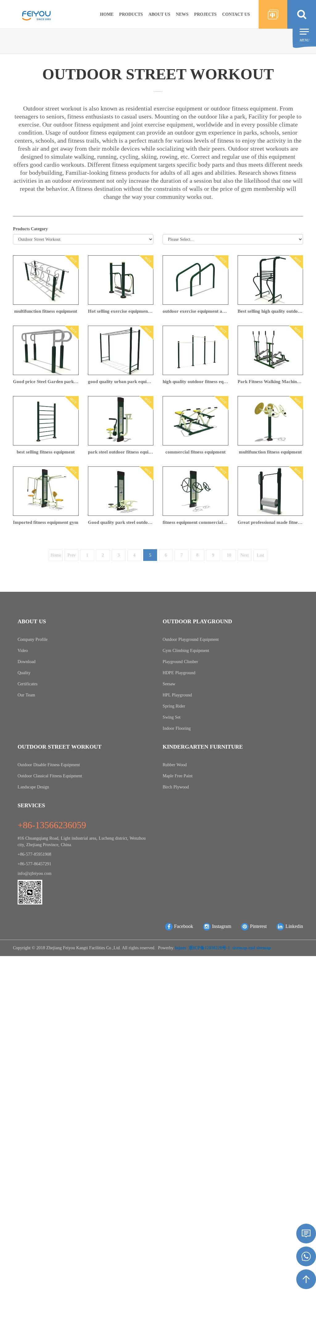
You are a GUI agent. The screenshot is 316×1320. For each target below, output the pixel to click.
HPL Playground (177, 695)
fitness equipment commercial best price (195, 522)
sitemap (263, 948)
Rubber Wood (175, 764)
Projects (205, 14)
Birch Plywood (176, 787)
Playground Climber (180, 661)
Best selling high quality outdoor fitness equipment (270, 311)
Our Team (26, 695)
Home (107, 14)
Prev (72, 555)
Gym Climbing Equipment (186, 650)
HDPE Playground (179, 672)
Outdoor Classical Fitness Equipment (50, 776)
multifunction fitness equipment (45, 311)
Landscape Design (33, 787)
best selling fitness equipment (46, 451)
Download (26, 661)
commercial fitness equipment (195, 451)
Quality (24, 672)
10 (229, 555)
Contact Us (236, 14)
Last (260, 555)
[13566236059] (306, 1256)
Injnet (180, 948)
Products (131, 14)
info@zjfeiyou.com (35, 873)
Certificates (27, 684)
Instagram (221, 926)
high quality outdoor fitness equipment (195, 381)
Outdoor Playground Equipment (191, 639)
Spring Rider (174, 706)
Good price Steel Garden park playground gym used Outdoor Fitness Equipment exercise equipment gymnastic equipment (46, 381)
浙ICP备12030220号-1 (209, 948)
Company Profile (33, 639)
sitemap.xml (243, 948)
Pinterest (258, 926)
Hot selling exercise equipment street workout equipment (121, 311)
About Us (159, 14)
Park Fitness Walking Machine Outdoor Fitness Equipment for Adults (270, 381)
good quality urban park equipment (121, 381)
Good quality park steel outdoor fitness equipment (121, 522)
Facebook (183, 926)
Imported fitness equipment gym (45, 522)
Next (244, 555)
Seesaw (169, 684)
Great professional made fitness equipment (270, 522)
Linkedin (294, 926)
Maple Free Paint (178, 776)
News (182, 14)
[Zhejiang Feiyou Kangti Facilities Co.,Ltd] (36, 13)
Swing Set (172, 717)
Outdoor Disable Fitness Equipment (49, 764)
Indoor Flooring (177, 728)
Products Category (30, 229)
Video (23, 650)
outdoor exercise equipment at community (195, 311)
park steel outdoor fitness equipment (121, 451)
